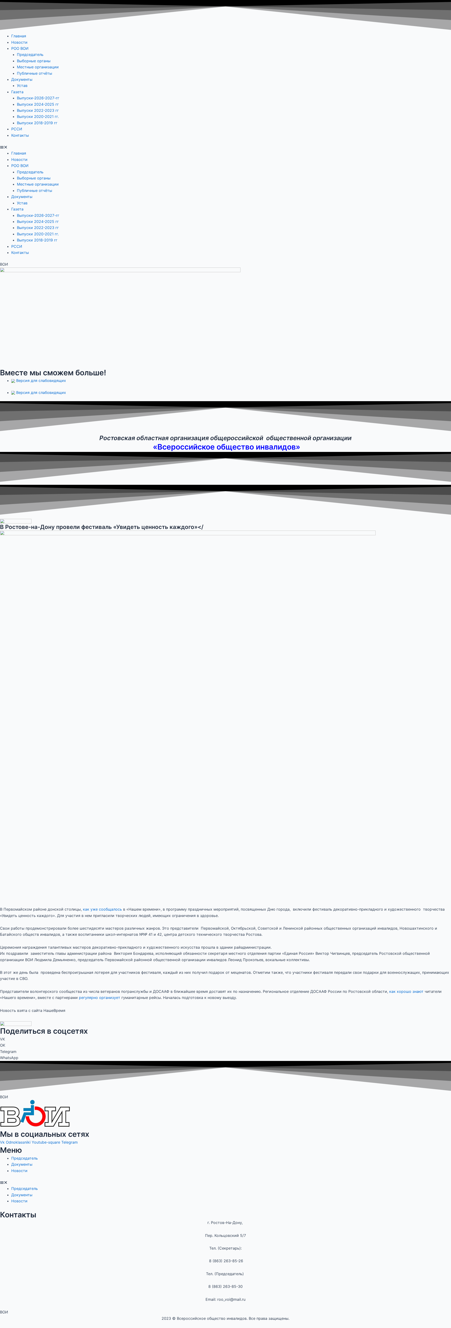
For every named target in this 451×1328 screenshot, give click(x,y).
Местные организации (38, 67)
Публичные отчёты (34, 73)
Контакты (20, 135)
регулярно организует (99, 997)
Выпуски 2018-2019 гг (37, 122)
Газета (17, 91)
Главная (18, 36)
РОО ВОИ (19, 48)
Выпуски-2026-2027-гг (38, 98)
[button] (225, 147)
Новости (19, 42)
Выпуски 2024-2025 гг (38, 104)
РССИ (16, 129)
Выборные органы (34, 60)
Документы (21, 79)
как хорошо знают (406, 991)
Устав (22, 85)
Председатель (30, 54)
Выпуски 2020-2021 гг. (38, 116)
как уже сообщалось (102, 909)
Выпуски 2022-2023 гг (38, 110)
